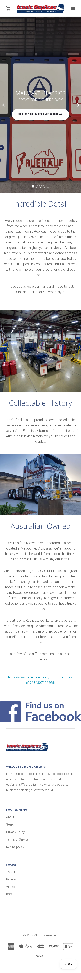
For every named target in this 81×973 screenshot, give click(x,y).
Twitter (10, 871)
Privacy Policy (15, 832)
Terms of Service (17, 839)
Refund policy (15, 847)
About (10, 817)
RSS (9, 894)
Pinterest (12, 879)
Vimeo (10, 887)
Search (11, 824)
